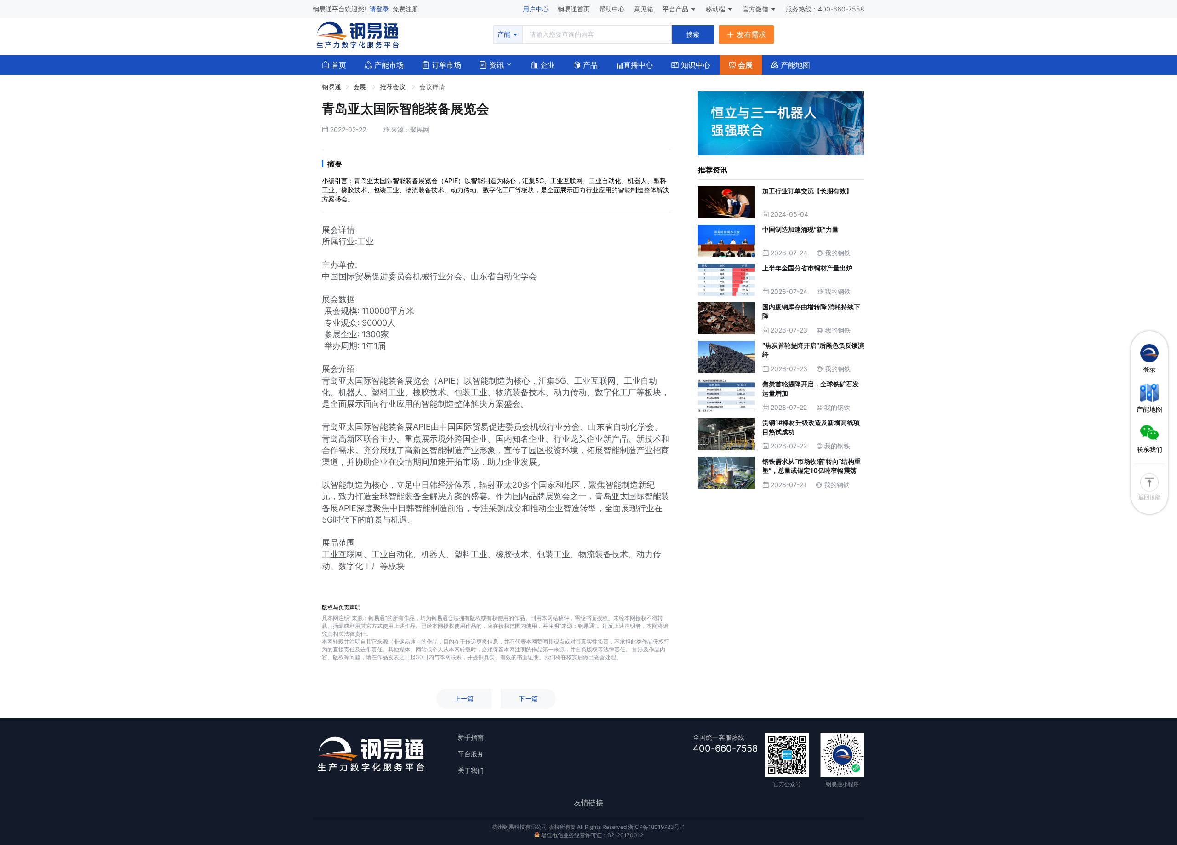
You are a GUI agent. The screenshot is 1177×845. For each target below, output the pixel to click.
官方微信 (756, 9)
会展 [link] (360, 87)
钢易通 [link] (331, 87)
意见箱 (644, 9)
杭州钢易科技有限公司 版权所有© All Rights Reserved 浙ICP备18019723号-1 (588, 826)
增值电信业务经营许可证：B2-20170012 (591, 835)
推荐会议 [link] (393, 87)
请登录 (380, 9)
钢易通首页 (575, 9)
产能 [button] (504, 34)
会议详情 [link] (432, 87)
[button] (492, 64)
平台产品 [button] (675, 9)
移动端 (716, 9)
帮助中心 (613, 9)
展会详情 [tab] (338, 230)
